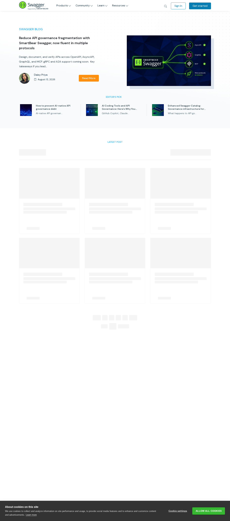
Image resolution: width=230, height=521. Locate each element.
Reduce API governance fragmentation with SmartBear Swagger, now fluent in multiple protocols (54, 43)
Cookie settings (178, 511)
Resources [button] (118, 5)
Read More (88, 78)
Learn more (31, 515)
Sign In (178, 6)
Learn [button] (100, 5)
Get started (200, 6)
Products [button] (62, 5)
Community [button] (83, 5)
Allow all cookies (209, 511)
